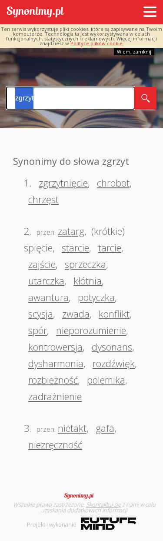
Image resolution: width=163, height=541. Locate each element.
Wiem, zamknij (134, 51)
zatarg (71, 230)
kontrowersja (55, 346)
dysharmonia (55, 363)
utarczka (46, 280)
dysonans (112, 346)
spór (37, 330)
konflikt (114, 313)
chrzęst (43, 199)
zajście (42, 263)
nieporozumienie (91, 330)
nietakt (72, 427)
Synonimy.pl (35, 12)
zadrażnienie (55, 396)
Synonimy (82, 496)
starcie (75, 247)
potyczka (96, 297)
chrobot (113, 182)
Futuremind (108, 524)
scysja (40, 313)
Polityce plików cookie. (97, 43)
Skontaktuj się (103, 504)
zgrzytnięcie (63, 182)
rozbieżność (53, 379)
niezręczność (55, 444)
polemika (106, 379)
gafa (105, 427)
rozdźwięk (114, 363)
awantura (48, 297)
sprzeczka (85, 263)
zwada (76, 313)
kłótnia (87, 280)
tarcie (109, 247)
